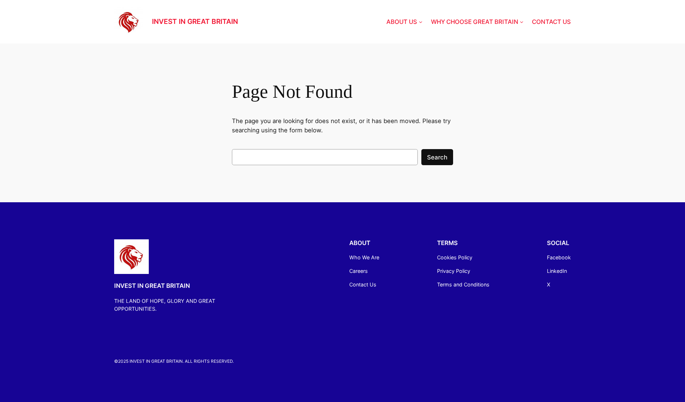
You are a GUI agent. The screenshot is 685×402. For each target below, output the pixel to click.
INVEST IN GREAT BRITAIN (195, 21)
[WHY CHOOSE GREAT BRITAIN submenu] (521, 22)
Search (437, 157)
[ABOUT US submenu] (420, 22)
